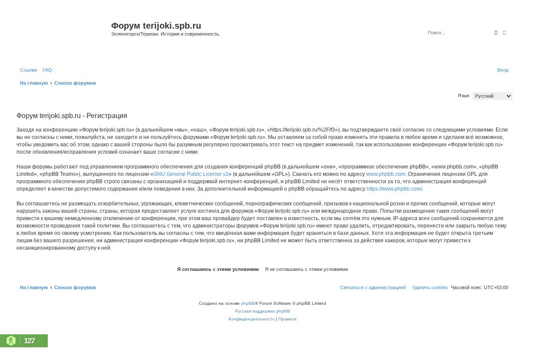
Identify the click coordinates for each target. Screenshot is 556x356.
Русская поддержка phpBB (262, 311)
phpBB (248, 303)
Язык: (464, 95)
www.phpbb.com (385, 174)
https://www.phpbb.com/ (394, 189)
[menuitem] (45, 70)
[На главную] (62, 36)
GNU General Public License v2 (190, 174)
